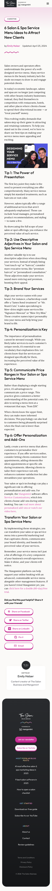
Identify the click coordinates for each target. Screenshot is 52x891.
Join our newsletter (26, 739)
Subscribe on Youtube (26, 748)
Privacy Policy (26, 862)
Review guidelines (26, 844)
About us (26, 832)
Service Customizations (17, 497)
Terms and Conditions (26, 857)
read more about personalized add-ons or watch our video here (23, 508)
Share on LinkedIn (20, 628)
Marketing (12, 19)
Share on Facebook (21, 611)
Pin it (20, 637)
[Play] (26, 155)
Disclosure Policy (25, 867)
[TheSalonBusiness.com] (10, 3)
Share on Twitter (21, 620)
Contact (26, 838)
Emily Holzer (26, 676)
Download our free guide (26, 809)
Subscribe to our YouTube (26, 815)
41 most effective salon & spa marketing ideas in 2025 (26, 770)
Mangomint (25, 493)
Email (21, 645)
